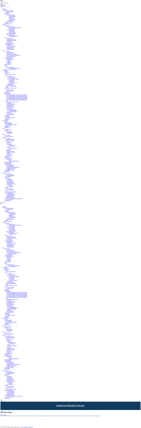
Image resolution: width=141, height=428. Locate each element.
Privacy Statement (24, 427)
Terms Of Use (30, 427)
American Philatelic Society (70, 405)
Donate (5, 408)
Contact (8, 408)
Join (1, 408)
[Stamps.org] (2, 4)
